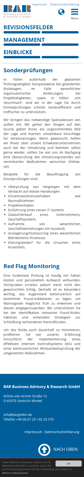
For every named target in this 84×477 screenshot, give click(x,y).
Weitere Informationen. (15, 472)
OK (68, 463)
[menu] (74, 11)
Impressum (39, 4)
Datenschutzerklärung (64, 4)
